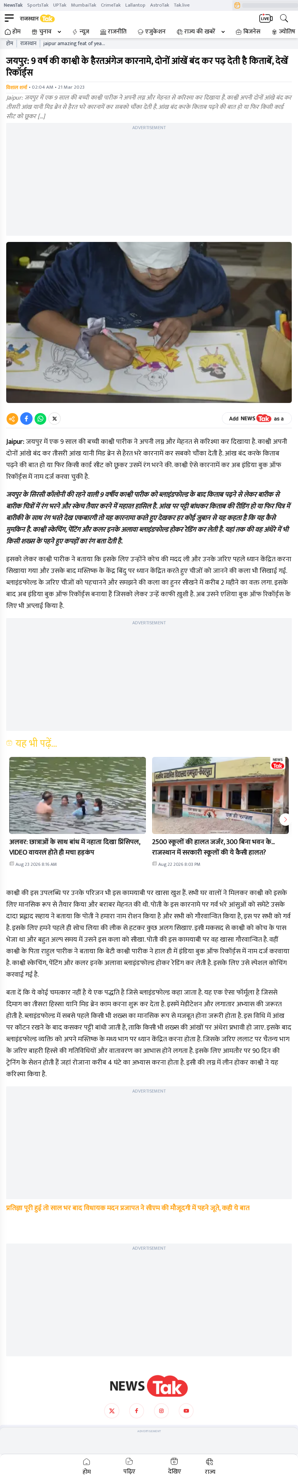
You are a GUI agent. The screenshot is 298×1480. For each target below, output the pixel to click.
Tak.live (182, 5)
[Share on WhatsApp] (40, 418)
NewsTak (13, 5)
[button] (77, 795)
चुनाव (45, 32)
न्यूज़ (84, 32)
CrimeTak (111, 5)
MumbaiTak (83, 5)
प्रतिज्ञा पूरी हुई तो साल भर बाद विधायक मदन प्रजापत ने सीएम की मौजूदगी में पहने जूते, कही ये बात (127, 1208)
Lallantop (135, 5)
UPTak (59, 5)
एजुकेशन (155, 32)
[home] (149, 1386)
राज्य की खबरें (199, 32)
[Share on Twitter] (54, 418)
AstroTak (159, 5)
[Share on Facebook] (26, 418)
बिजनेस (251, 32)
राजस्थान (28, 43)
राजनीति (117, 32)
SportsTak (38, 5)
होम (16, 32)
